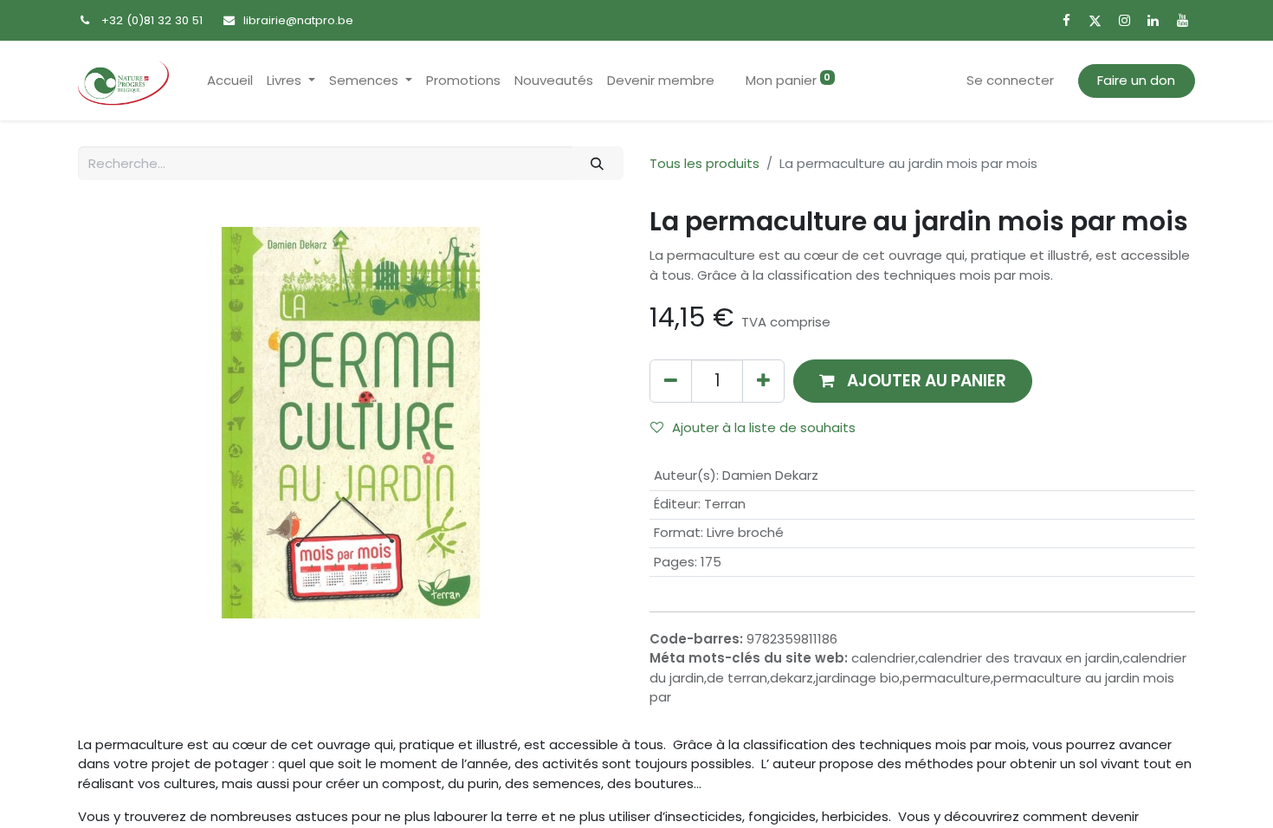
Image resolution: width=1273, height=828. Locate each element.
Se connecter (1010, 80)
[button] (912, 380)
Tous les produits (704, 163)
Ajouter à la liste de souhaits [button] (764, 427)
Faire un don (1136, 80)
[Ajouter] (763, 380)
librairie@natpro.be (298, 20)
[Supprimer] (670, 380)
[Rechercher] (598, 163)
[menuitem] (230, 81)
